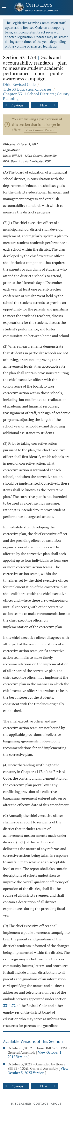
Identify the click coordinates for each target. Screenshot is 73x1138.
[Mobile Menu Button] (4, 8)
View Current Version (40, 130)
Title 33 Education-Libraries (27, 89)
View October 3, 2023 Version (38, 1070)
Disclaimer (21, 1103)
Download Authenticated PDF (30, 161)
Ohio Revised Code (19, 84)
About (56, 1103)
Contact (41, 1103)
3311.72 (9, 1005)
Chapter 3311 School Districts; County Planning (36, 96)
